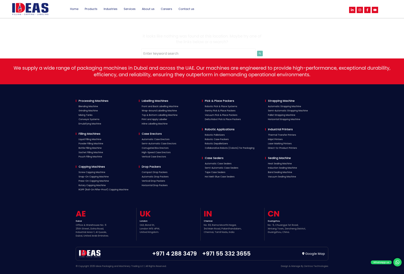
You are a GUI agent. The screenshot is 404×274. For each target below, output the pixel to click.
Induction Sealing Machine (282, 167)
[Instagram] (360, 10)
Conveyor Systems (89, 119)
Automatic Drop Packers (155, 176)
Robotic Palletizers (215, 134)
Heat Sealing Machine (280, 163)
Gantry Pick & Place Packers (220, 110)
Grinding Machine (88, 110)
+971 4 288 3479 (174, 254)
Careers (166, 9)
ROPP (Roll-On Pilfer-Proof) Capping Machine (103, 189)
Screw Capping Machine (92, 172)
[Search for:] (198, 53)
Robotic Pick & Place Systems (221, 106)
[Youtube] (375, 10)
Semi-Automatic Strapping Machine (288, 110)
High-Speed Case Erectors (156, 152)
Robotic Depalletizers (216, 143)
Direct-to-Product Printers (282, 148)
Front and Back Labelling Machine (160, 106)
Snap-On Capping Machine (94, 176)
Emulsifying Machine (90, 123)
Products (91, 9)
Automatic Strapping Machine (284, 106)
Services (130, 9)
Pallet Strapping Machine (281, 115)
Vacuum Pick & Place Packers (221, 115)
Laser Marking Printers (280, 143)
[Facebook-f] (367, 10)
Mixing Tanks (85, 115)
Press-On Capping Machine (94, 180)
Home (74, 9)
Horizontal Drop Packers (155, 185)
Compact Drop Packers (154, 172)
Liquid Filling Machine (90, 139)
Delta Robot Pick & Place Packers (223, 119)
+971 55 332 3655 (226, 254)
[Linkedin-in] (352, 10)
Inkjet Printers (275, 139)
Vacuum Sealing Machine (282, 176)
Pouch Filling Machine (90, 156)
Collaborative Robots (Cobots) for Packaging (229, 148)
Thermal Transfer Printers (282, 134)
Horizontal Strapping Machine (284, 119)
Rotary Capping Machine (92, 185)
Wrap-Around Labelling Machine (159, 110)
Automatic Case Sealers (218, 163)
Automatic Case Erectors (155, 139)
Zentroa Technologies (316, 266)
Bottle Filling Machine (90, 148)
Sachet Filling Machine (91, 152)
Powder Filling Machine (91, 143)
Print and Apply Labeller (154, 119)
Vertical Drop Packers (153, 180)
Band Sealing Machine (280, 172)
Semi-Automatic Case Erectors (159, 143)
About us (148, 9)
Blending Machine (88, 106)
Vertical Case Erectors (154, 156)
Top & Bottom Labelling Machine (160, 115)
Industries (110, 9)
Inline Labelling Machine (155, 123)
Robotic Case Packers (217, 139)
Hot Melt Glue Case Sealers (220, 176)
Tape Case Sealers (215, 172)
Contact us (186, 9)
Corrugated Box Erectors (155, 148)
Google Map (315, 253)
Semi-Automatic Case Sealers (221, 167)
